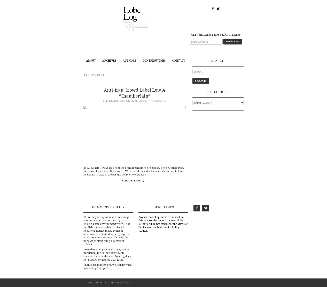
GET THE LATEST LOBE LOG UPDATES (216, 34)
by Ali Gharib (139, 101)
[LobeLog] (135, 19)
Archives (109, 60)
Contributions (154, 60)
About (91, 60)
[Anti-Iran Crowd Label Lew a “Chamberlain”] (134, 134)
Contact (178, 60)
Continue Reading (134, 180)
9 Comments (158, 101)
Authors (129, 60)
